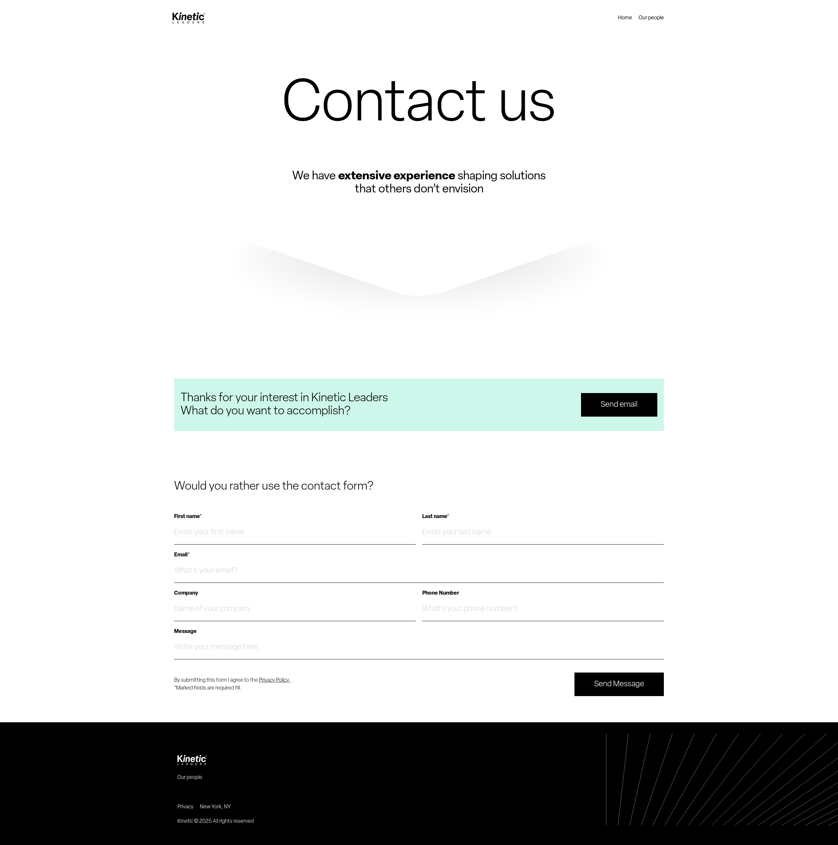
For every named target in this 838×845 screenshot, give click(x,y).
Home (625, 18)
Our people (651, 18)
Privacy (185, 807)
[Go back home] (419, 760)
